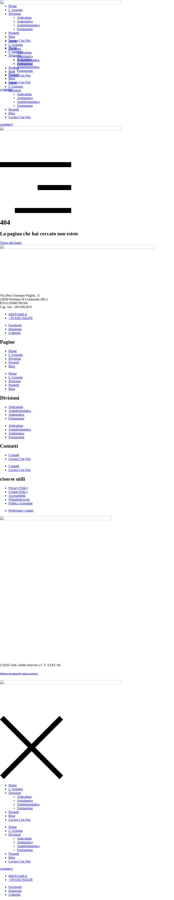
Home (12, 6)
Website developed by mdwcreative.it (19, 673)
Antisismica (25, 98)
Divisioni (14, 14)
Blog (11, 113)
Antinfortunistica (28, 102)
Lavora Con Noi (19, 117)
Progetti (13, 109)
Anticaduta (24, 94)
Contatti (13, 455)
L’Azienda (15, 10)
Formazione (25, 105)
